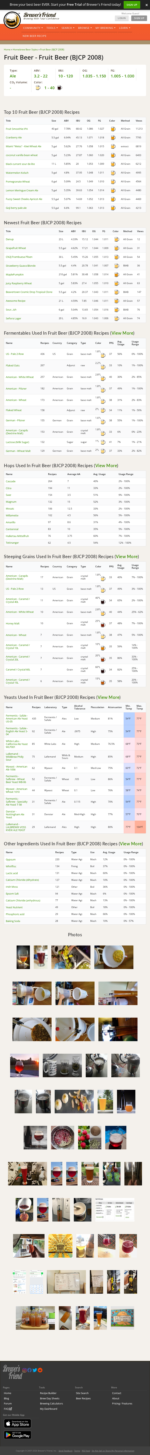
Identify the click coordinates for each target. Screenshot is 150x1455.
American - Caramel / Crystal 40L (18, 600)
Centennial (12, 529)
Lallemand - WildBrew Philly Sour (15, 756)
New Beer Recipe (34, 36)
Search (67, 28)
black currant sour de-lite (20, 164)
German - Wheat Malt (18, 451)
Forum (8, 1403)
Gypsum (11, 859)
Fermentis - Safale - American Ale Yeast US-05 (17, 718)
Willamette (12, 515)
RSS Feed (86, 1450)
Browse (83, 28)
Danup (10, 239)
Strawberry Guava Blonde (21, 265)
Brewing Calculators (51, 1403)
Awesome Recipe (15, 300)
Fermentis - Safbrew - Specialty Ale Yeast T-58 (17, 801)
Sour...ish (11, 309)
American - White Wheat (20, 377)
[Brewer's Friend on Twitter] (34, 1371)
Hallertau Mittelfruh (17, 536)
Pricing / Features (122, 1403)
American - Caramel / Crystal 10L (18, 646)
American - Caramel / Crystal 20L (18, 658)
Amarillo (10, 522)
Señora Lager (13, 318)
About (115, 1398)
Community (31, 28)
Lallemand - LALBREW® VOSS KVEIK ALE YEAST (16, 827)
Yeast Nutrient (14, 907)
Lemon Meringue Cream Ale (22, 190)
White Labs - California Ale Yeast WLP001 (17, 744)
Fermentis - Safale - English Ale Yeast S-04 (17, 731)
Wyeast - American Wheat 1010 (16, 790)
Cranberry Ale (14, 137)
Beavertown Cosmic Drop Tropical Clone (29, 292)
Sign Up (132, 4)
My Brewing (104, 28)
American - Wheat (16, 400)
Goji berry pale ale (16, 208)
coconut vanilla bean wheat (22, 155)
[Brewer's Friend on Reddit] (40, 1371)
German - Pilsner (15, 420)
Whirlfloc (11, 866)
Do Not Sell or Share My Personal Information (113, 1450)
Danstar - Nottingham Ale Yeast (15, 814)
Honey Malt (13, 623)
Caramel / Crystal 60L (18, 669)
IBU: (61, 70)
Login (122, 18)
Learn (123, 28)
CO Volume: (19, 82)
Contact (116, 1393)
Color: (38, 82)
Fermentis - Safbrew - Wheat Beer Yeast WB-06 (16, 779)
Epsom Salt (12, 893)
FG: (113, 70)
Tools (50, 28)
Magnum (11, 501)
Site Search (82, 1393)
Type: (14, 70)
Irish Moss (12, 886)
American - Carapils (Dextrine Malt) (17, 432)
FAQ (6, 1408)
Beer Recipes (83, 1398)
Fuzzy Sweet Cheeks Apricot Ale (24, 199)
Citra (8, 488)
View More (122, 333)
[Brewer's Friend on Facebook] (29, 1371)
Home (7, 1393)
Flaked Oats (13, 365)
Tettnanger (12, 542)
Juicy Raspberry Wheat (19, 283)
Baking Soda (13, 921)
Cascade (10, 481)
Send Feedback (65, 1450)
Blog (6, 1398)
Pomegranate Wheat (18, 181)
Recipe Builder (48, 1393)
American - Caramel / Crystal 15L (18, 681)
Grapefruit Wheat (16, 248)
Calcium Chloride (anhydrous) (23, 900)
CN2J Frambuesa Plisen (19, 257)
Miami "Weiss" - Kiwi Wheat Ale (23, 146)
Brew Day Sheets (49, 1398)
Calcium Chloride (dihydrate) (22, 880)
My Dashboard (48, 1408)
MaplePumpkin (15, 274)
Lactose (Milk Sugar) (17, 442)
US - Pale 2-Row (15, 354)
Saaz (8, 495)
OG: (85, 70)
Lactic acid (12, 873)
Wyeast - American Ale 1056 (16, 768)
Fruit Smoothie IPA (17, 129)
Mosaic (10, 508)
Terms (77, 1450)
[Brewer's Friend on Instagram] (24, 1371)
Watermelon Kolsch (17, 172)
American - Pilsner (16, 388)
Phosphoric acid (15, 914)
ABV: (37, 70)
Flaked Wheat (14, 410)
